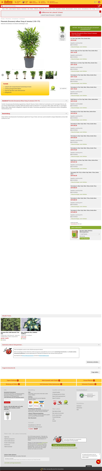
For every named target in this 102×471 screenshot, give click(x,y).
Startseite (2, 18)
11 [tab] (29, 69)
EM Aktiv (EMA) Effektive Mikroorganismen (86, 231)
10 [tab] (28, 69)
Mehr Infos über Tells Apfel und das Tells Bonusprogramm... (64, 447)
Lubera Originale (12, 8)
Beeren (31, 8)
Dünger (93, 8)
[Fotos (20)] (62, 29)
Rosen (53, 8)
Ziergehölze (58, 8)
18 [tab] (41, 69)
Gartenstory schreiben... (93, 362)
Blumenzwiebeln (69, 8)
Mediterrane (41, 8)
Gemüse (75, 8)
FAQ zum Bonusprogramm (28, 355)
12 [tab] (31, 69)
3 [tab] (16, 69)
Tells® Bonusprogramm (9, 438)
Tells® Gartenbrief (8, 446)
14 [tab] (34, 69)
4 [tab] (18, 69)
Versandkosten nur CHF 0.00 (34, 424)
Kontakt (54, 421)
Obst (28, 8)
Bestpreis (19, 8)
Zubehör (98, 8)
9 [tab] (26, 69)
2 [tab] (14, 69)
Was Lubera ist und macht (58, 413)
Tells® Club (6, 436)
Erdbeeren (36, 8)
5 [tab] (19, 69)
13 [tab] (33, 69)
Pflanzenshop (8, 18)
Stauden (63, 8)
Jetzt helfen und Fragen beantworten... (13, 462)
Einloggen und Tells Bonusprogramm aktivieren (63, 445)
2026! (6, 8)
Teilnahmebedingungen (44, 355)
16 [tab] (38, 69)
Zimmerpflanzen (85, 8)
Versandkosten (74, 224)
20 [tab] (44, 69)
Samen (79, 8)
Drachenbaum (22, 18)
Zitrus (46, 8)
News (3, 8)
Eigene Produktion (56, 398)
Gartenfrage (40, 443)
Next (55, 75)
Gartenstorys (7, 444)
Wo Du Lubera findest (57, 415)
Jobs (53, 419)
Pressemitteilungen (56, 417)
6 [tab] (21, 69)
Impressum (79, 405)
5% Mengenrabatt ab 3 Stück (58, 394)
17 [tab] (39, 69)
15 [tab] (36, 69)
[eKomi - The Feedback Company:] (81, 395)
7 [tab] (23, 69)
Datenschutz (79, 407)
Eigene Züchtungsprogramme (58, 396)
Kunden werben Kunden (9, 442)
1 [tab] (13, 69)
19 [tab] (43, 69)
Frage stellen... (95, 372)
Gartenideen (24, 8)
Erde (90, 8)
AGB (78, 409)
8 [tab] (24, 69)
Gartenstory (45, 442)
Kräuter (50, 8)
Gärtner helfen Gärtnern (9, 440)
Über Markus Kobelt (56, 411)
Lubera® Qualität (56, 392)
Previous (2, 75)
